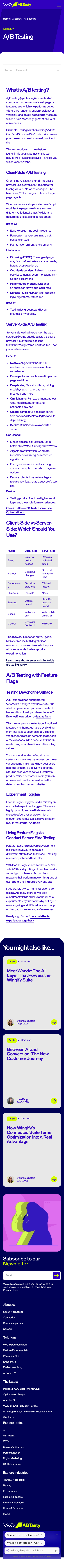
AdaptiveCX (9, 1400)
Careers (7, 1329)
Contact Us (9, 1317)
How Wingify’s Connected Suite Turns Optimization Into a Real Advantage (29, 1135)
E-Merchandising (12, 1367)
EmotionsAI (9, 1361)
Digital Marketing (12, 1458)
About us (9, 1305)
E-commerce (10, 1491)
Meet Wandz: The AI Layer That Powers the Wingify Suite (28, 975)
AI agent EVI (9, 1373)
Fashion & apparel (13, 1497)
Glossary (17, 18)
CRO (6, 1441)
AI (4, 1430)
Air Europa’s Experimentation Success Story (27, 1411)
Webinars (8, 1417)
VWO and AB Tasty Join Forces (20, 1406)
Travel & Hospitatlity (14, 1480)
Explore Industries (15, 1472)
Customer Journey (13, 1447)
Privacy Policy (10, 1290)
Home (6, 18)
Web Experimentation (15, 1344)
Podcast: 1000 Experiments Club (21, 1389)
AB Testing (9, 1435)
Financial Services (13, 1502)
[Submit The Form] (56, 1275)
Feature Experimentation (16, 1350)
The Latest (10, 1381)
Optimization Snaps (14, 1394)
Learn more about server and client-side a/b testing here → (30, 662)
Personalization (11, 1356)
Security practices (13, 1312)
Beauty (7, 1485)
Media (6, 1514)
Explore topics (13, 1423)
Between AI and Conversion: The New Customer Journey (28, 1054)
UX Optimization (12, 1464)
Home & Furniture (13, 1508)
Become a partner (13, 1323)
